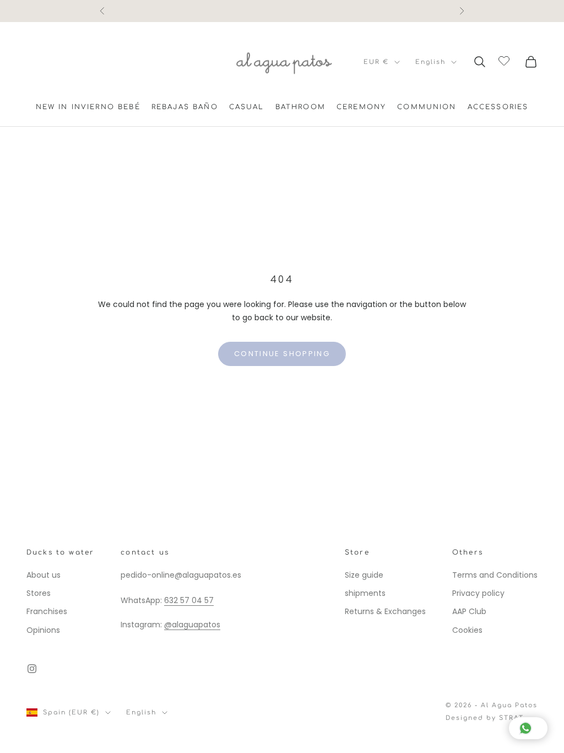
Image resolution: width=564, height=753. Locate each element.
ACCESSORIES (498, 107)
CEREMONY (361, 107)
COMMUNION (426, 107)
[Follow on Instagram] (31, 668)
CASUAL (246, 107)
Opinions (43, 630)
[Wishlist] (505, 60)
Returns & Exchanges (385, 611)
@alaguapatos (192, 624)
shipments (365, 593)
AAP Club (469, 611)
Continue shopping (282, 353)
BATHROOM (300, 107)
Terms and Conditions (495, 574)
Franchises (46, 611)
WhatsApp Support (282, 10)
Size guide (364, 574)
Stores (38, 593)
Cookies (467, 630)
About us (43, 574)
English (430, 62)
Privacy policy (478, 593)
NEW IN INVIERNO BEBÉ (88, 107)
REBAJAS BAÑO (184, 107)
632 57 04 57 (189, 600)
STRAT (511, 718)
